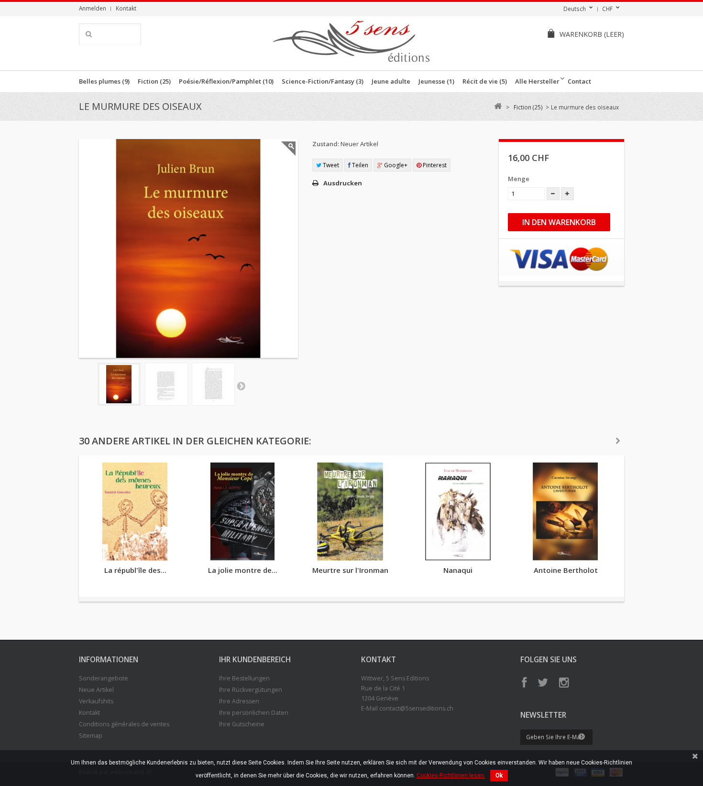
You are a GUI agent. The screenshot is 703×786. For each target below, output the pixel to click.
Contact (579, 81)
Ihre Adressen (239, 701)
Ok (499, 775)
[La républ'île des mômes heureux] (135, 511)
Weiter (241, 385)
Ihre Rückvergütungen (250, 690)
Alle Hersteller (537, 81)
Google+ (395, 165)
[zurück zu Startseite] (498, 106)
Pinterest (434, 165)
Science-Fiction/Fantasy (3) (322, 81)
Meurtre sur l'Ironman (350, 570)
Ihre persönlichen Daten (253, 713)
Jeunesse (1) (436, 81)
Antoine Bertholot (566, 570)
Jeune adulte (391, 81)
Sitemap (90, 736)
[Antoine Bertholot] (565, 511)
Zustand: (325, 144)
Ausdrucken (342, 183)
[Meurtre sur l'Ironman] (350, 511)
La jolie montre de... (242, 570)
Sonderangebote (103, 678)
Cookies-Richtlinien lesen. (451, 775)
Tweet (330, 165)
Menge (518, 178)
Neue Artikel (96, 690)
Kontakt (126, 8)
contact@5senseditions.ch (416, 708)
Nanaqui (457, 570)
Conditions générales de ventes (124, 724)
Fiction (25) (154, 81)
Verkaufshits (96, 701)
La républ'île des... (135, 570)
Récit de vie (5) (484, 81)
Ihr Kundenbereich (255, 659)
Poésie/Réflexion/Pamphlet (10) (226, 81)
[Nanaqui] (458, 511)
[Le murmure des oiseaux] (119, 384)
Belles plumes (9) (104, 81)
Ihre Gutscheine (241, 724)
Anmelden (92, 8)
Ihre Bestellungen (244, 678)
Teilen (359, 165)
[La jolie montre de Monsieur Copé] (243, 511)
